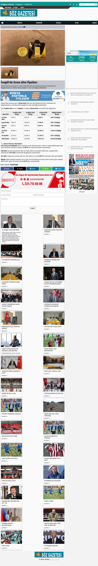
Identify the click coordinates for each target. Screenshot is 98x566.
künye (22, 7)
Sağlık (94, 23)
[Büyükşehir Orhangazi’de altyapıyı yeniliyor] (82, 103)
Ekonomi (39, 23)
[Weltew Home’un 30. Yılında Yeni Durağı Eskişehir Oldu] (82, 129)
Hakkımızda (8, 7)
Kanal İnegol (14, 165)
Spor (76, 23)
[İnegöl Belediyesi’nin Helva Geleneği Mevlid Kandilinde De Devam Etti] (82, 94)
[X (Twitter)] (73, 4)
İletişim (15, 7)
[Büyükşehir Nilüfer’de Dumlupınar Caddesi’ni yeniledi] (82, 120)
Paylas (8, 169)
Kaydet (33, 208)
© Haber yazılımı (44, 559)
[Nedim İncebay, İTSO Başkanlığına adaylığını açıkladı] (82, 147)
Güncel (19, 23)
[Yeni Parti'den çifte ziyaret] (82, 112)
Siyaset (58, 23)
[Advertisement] (82, 76)
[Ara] (96, 4)
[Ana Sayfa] (2, 23)
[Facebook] (70, 4)
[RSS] (77, 4)
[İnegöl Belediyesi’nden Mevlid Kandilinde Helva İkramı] (82, 138)
